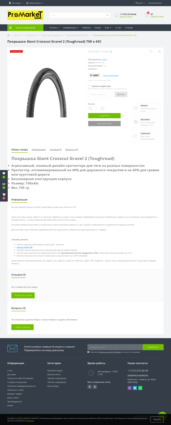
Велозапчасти (30, 35)
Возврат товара (14, 394)
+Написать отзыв (23, 295)
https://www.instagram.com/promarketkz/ (95, 387)
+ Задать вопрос (22, 327)
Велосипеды (53, 386)
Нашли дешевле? (111, 75)
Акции (98, 27)
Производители (14, 401)
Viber (130, 388)
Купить (121, 94)
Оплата (144, 105)
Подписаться (153, 347)
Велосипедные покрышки (51, 35)
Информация (69, 27)
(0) (111, 51)
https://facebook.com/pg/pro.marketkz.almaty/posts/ (90, 387)
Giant (104, 59)
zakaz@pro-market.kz (138, 375)
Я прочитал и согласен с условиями (115, 352)
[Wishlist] (151, 51)
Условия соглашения (17, 382)
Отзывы (129, 27)
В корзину (104, 115)
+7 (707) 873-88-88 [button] (138, 370)
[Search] (107, 15)
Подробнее (29, 421)
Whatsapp (140, 388)
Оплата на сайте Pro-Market (110, 352)
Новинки (86, 27)
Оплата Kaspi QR (24, 247)
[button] (4, 196)
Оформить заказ (157, 16)
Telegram (135, 388)
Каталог (53, 27)
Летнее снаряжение (56, 382)
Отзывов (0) (56, 149)
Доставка (145, 119)
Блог (107, 27)
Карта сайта (13, 397)
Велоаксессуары (54, 370)
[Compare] (159, 51)
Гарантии (145, 133)
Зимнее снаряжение (56, 378)
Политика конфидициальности (21, 386)
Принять (157, 419)
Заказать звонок (126, 16)
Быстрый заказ (104, 123)
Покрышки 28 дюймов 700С (77, 35)
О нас (118, 27)
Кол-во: (91, 104)
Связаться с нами (15, 390)
